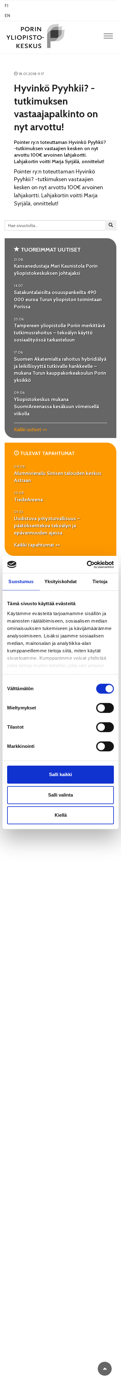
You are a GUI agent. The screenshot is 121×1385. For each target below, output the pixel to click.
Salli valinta (60, 794)
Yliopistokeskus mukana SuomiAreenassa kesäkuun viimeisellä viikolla (56, 406)
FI (6, 5)
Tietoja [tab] (99, 581)
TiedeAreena (28, 500)
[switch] (105, 708)
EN (7, 15)
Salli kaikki (60, 774)
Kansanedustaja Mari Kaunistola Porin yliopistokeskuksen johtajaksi (56, 269)
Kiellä (61, 815)
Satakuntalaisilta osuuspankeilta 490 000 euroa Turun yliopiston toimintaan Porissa (58, 299)
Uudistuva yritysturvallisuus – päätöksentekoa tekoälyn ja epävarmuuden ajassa (47, 526)
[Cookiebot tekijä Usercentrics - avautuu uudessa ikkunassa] (87, 565)
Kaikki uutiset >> (30, 429)
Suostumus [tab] (21, 581)
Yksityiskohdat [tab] (60, 581)
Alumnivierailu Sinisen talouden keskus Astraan (57, 476)
